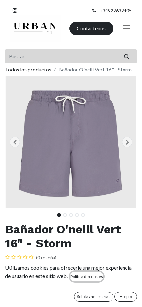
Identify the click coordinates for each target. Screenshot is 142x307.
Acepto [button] (126, 296)
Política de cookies (86, 276)
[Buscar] (127, 56)
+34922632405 (116, 10)
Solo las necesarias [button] (93, 296)
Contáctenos (91, 28)
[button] (15, 142)
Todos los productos (28, 69)
